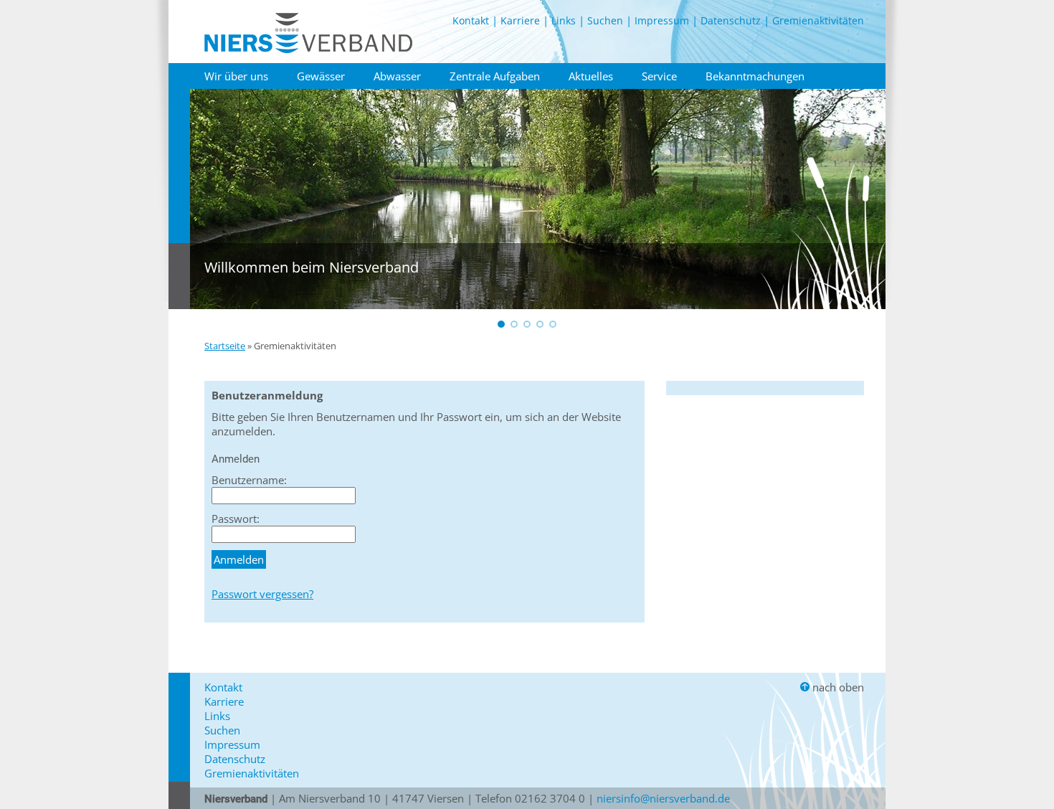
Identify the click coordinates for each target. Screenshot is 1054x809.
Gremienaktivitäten (818, 20)
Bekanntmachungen (755, 76)
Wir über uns (236, 76)
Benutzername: (249, 480)
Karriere (520, 20)
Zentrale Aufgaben (495, 76)
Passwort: (236, 518)
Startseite (224, 345)
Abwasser (397, 76)
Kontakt (470, 20)
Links (563, 20)
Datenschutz (731, 20)
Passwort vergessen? (262, 594)
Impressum (662, 20)
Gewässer (321, 76)
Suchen (605, 20)
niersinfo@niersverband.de (663, 798)
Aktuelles (591, 76)
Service (659, 76)
